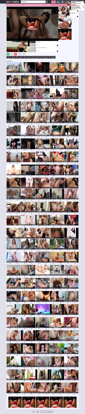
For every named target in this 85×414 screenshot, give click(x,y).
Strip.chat (71, 10)
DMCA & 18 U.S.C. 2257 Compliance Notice (47, 412)
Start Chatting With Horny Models (41, 47)
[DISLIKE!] (15, 54)
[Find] (47, 1)
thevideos (12, 1)
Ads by (18, 88)
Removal (37, 412)
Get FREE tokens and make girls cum (73, 13)
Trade (34, 412)
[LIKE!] (8, 54)
